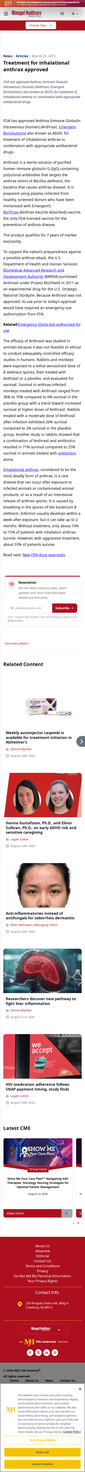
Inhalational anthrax (20, 469)
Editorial (42, 1256)
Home (14, 1380)
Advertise (42, 1251)
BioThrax (11, 212)
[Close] (80, 1389)
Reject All (42, 1452)
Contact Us (42, 1261)
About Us (42, 1246)
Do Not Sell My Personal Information (42, 1276)
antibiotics (67, 453)
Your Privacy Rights (43, 1281)
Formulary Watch (16, 643)
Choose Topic (38, 25)
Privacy (42, 1271)
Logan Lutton (20, 839)
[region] (42, 1427)
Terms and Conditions (42, 1266)
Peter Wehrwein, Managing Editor (34, 925)
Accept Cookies (42, 1464)
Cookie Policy (72, 1432)
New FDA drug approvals (43, 554)
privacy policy (15, 620)
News (49, 1380)
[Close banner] (80, 5)
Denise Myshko (21, 749)
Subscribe (62, 608)
